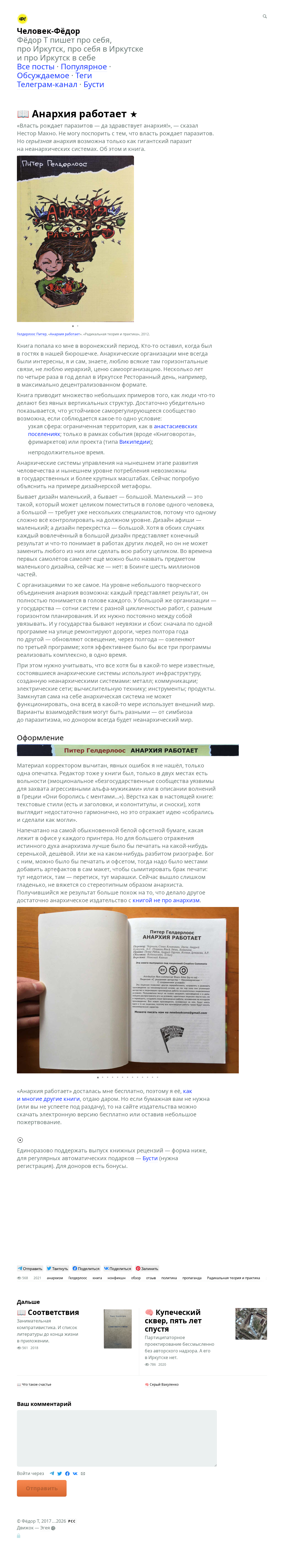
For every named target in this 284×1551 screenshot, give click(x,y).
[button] (129, 238)
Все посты (36, 66)
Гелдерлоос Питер (32, 334)
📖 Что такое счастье (34, 1384)
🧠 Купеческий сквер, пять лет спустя (173, 1320)
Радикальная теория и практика (233, 1278)
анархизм (55, 1278)
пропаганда (192, 1278)
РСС (72, 1521)
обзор (136, 1278)
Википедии (134, 441)
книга (97, 1278)
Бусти (93, 84)
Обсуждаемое (43, 75)
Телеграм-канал (47, 84)
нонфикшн (117, 1278)
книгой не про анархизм (166, 900)
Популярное (84, 66)
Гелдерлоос (78, 1278)
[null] (30, 1268)
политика (169, 1278)
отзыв (151, 1278)
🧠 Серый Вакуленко (162, 1384)
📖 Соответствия (48, 1312)
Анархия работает (65, 334)
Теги (83, 75)
